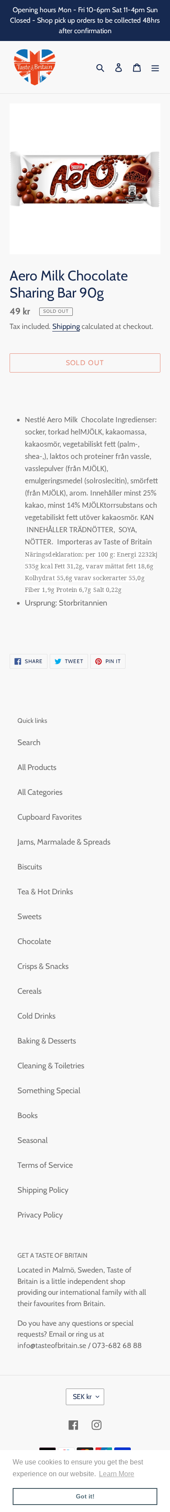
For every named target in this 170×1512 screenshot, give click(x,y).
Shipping (66, 326)
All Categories (39, 792)
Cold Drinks (36, 1016)
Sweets (29, 916)
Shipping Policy (42, 1190)
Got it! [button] (85, 1496)
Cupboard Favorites (49, 817)
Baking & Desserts (46, 1041)
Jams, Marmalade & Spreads (63, 842)
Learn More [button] (116, 1474)
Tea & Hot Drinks (45, 891)
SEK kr (82, 1396)
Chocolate (34, 941)
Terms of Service (45, 1165)
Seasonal (32, 1140)
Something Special (48, 1090)
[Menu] (155, 67)
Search (29, 742)
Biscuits (29, 867)
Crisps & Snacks (42, 966)
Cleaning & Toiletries (50, 1066)
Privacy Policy (40, 1215)
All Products (36, 767)
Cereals (29, 991)
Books (27, 1115)
